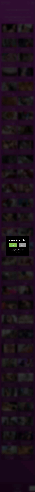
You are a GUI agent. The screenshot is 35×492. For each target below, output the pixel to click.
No (22, 245)
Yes (13, 245)
